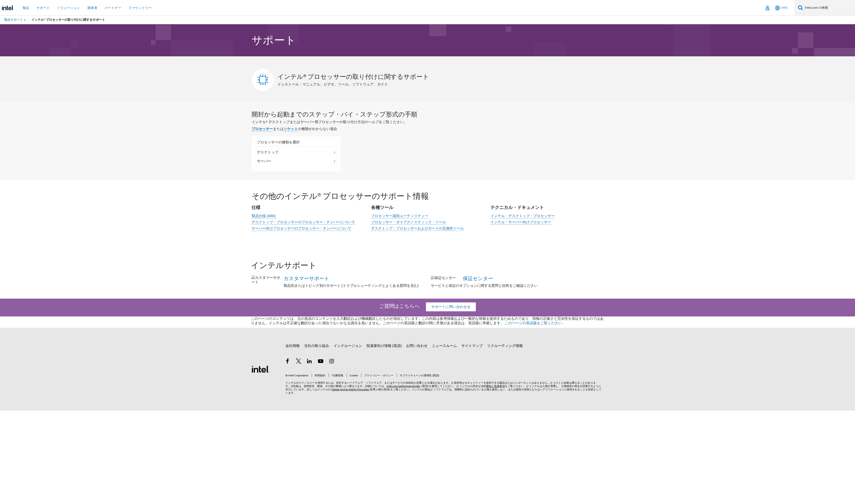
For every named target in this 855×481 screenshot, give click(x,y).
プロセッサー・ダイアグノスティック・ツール (408, 222)
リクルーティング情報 (505, 346)
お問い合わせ (417, 346)
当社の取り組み (316, 346)
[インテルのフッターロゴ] (260, 369)
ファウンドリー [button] (140, 8)
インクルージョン (348, 346)
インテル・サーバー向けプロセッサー (521, 222)
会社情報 (292, 346)
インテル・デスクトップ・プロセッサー (523, 216)
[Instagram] (331, 362)
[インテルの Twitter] (298, 362)
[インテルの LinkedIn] (309, 362)
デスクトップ (267, 152)
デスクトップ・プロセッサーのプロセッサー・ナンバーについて (303, 222)
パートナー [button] (113, 8)
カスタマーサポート (306, 278)
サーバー (264, 161)
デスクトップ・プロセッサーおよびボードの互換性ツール (417, 228)
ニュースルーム (444, 346)
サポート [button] (43, 8)
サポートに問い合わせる (450, 307)
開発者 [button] (93, 8)
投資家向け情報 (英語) (384, 346)
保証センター (478, 278)
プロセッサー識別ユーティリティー (399, 216)
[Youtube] (320, 362)
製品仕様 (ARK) (264, 216)
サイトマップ (472, 346)
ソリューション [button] (68, 8)
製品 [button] (26, 8)
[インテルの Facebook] (287, 362)
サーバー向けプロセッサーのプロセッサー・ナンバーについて (301, 228)
